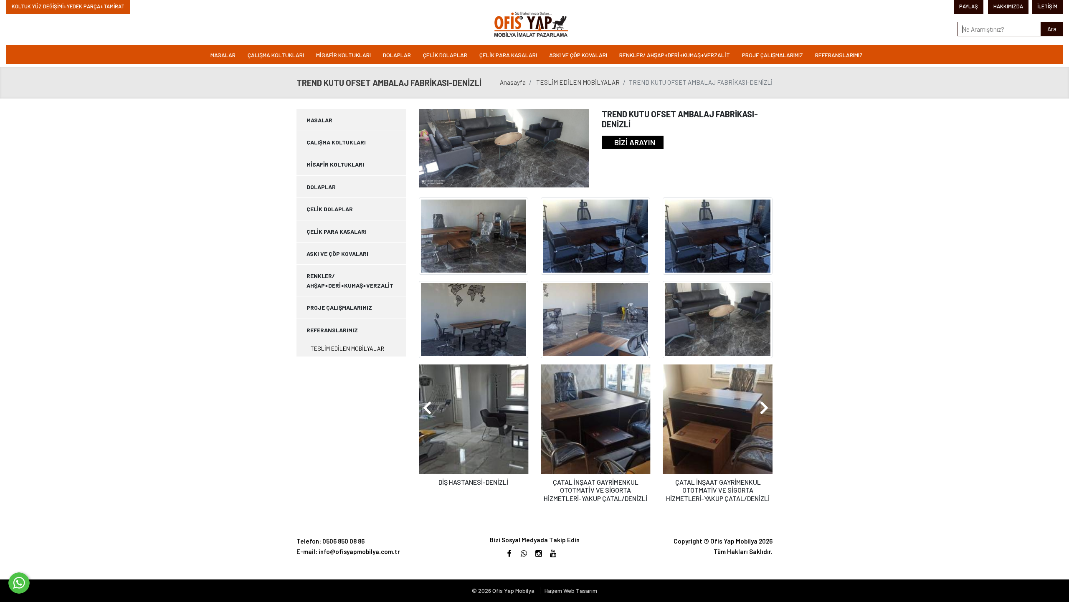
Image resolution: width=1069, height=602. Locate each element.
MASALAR (223, 54)
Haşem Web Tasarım (571, 590)
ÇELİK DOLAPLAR (445, 54)
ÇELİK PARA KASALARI (508, 54)
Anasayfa (513, 82)
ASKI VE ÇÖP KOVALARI (578, 54)
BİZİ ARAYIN (634, 142)
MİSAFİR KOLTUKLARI (343, 54)
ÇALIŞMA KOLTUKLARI (276, 54)
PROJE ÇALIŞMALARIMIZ (772, 54)
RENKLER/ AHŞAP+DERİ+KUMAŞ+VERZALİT (674, 54)
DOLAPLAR (397, 54)
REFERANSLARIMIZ (839, 54)
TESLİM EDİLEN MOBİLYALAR (578, 82)
